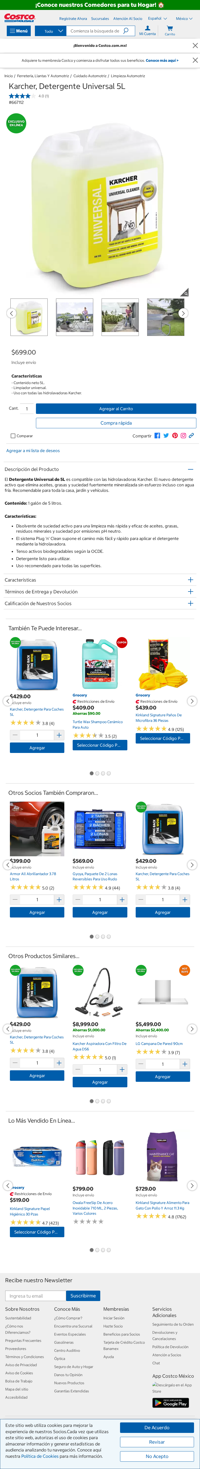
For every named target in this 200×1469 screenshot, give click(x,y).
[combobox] (50, 31)
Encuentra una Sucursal (73, 1326)
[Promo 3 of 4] (103, 774)
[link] (157, 435)
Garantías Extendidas (71, 1391)
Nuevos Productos (69, 1383)
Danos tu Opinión (68, 1374)
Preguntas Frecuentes (23, 1340)
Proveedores (15, 1348)
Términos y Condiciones (24, 1356)
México (182, 18)
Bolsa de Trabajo (18, 1381)
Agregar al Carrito (116, 408)
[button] (129, 31)
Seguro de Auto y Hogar (73, 1366)
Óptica (59, 1358)
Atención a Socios (166, 1355)
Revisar (157, 1442)
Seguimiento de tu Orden (173, 1324)
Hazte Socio (113, 1326)
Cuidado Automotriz (90, 76)
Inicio (8, 76)
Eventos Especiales (70, 1334)
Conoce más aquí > (162, 60)
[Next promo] (183, 313)
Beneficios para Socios (121, 1334)
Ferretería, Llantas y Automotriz (43, 76)
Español (155, 18)
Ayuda (108, 1356)
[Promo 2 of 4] (97, 774)
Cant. (14, 408)
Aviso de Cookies (19, 1373)
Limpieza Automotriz (128, 76)
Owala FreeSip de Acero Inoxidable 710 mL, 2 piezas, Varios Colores (95, 1208)
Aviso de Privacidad (21, 1365)
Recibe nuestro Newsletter (38, 1280)
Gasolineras (64, 1342)
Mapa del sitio (16, 1389)
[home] (20, 17)
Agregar (37, 747)
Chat (156, 1363)
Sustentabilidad (18, 1318)
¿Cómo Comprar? (68, 1318)
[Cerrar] (195, 46)
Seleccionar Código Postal (102, 745)
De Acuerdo (157, 1428)
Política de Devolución (170, 1346)
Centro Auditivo (67, 1350)
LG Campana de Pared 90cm (159, 1043)
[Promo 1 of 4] (91, 774)
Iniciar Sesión (113, 1318)
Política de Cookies (40, 1456)
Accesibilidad (16, 1397)
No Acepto (157, 1456)
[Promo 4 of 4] (109, 774)
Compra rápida (116, 423)
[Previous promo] (11, 313)
